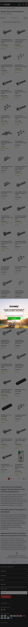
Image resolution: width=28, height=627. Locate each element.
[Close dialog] (27, 299)
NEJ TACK (14, 321)
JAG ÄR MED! (14, 318)
